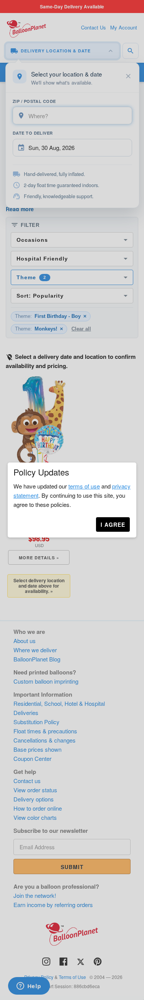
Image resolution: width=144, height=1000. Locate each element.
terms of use (84, 486)
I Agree (113, 524)
